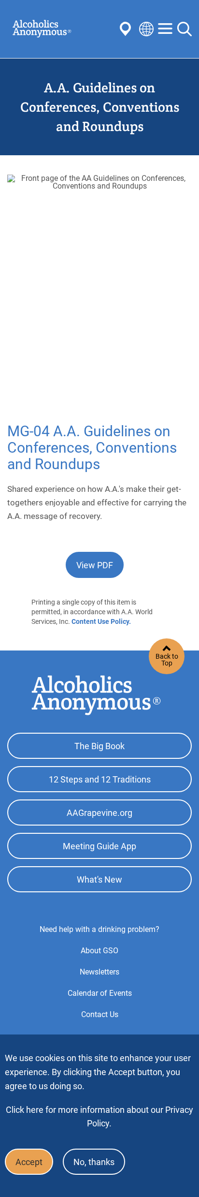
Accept (29, 1162)
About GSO (99, 950)
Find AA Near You (127, 29)
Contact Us (99, 1014)
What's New (99, 879)
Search (184, 29)
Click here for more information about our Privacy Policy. (99, 1116)
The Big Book (99, 746)
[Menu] (165, 29)
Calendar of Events (100, 993)
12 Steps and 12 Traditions (100, 779)
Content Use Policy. (101, 621)
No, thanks (93, 1162)
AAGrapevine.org (99, 813)
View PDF (94, 565)
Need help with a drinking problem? (99, 929)
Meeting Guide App (99, 846)
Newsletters (99, 971)
